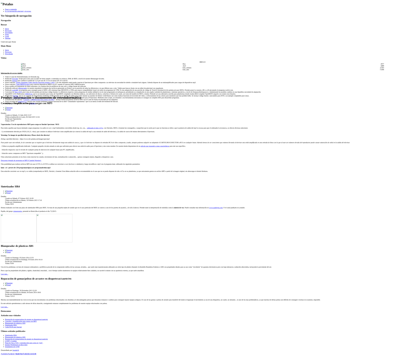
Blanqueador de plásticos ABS (15, 323)
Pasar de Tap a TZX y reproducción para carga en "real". (24, 343)
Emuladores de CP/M (12, 347)
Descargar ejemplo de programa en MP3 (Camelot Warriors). (21, 160)
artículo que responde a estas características (155, 146)
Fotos (7, 34)
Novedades (9, 32)
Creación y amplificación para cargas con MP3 (38, 99)
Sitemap (7, 38)
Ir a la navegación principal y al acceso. (18, 11)
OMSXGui (28, 94)
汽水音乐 (4, 354)
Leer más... (4, 274)
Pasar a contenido (11, 9)
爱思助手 (21, 354)
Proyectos (8, 31)
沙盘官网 (33, 354)
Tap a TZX (18, 92)
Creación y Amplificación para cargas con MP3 (21, 321)
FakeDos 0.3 (22, 101)
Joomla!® (15, 350)
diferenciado (22, 88)
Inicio (7, 29)
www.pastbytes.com (216, 208)
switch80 (15, 90)
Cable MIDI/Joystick (23, 84)
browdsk (15, 79)
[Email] (8, 110)
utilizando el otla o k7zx (95, 128)
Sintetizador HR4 (11, 325)
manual (14, 80)
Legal (7, 36)
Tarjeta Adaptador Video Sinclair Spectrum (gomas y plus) (35, 82)
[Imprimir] (9, 108)
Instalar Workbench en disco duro (16, 345)
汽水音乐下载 (13, 354)
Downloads (9, 54)
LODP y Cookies (11, 341)
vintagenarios (17, 211)
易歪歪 (27, 354)
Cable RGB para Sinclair (13, 327)
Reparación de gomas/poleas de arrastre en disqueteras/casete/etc (26, 319)
